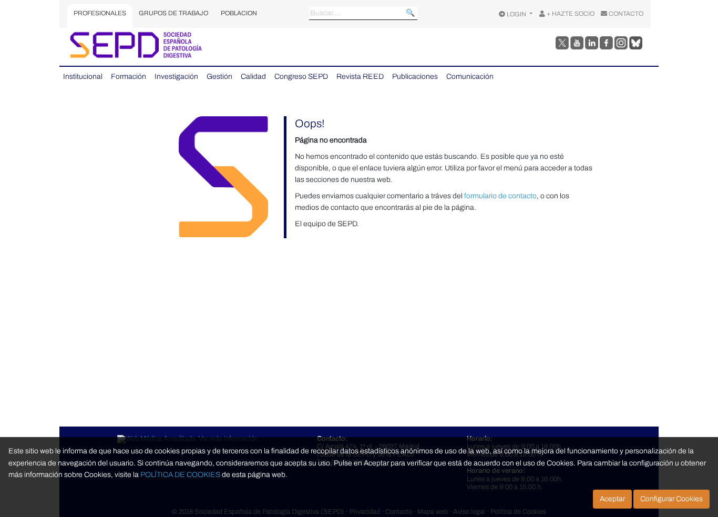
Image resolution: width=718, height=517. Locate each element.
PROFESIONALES (100, 13)
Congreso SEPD (301, 76)
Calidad (253, 76)
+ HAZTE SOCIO (569, 13)
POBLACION (239, 13)
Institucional (82, 76)
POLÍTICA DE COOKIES (180, 475)
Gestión (219, 76)
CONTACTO (625, 13)
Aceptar (612, 499)
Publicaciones (415, 76)
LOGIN (516, 14)
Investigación (176, 76)
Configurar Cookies (671, 499)
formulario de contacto (500, 196)
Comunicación (470, 76)
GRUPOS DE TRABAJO (173, 13)
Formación (128, 76)
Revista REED (360, 76)
